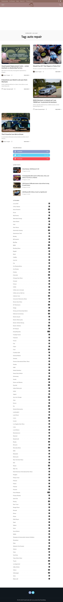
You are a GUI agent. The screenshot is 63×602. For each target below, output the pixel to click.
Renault (15, 510)
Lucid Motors (16, 430)
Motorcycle (15, 456)
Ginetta (15, 364)
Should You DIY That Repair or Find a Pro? (46, 66)
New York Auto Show (18, 459)
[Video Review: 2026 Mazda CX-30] (17, 170)
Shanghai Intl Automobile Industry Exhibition (23, 537)
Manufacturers (52, 96)
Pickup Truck (16, 477)
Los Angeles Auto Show (18, 424)
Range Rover (16, 507)
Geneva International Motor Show (21, 361)
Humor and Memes (17, 382)
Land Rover (16, 415)
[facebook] (31, 151)
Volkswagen (16, 573)
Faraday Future (17, 334)
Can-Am (15, 260)
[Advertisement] (31, 18)
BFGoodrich (16, 239)
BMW (36, 96)
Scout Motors (16, 531)
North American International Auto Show (22, 471)
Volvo (14, 576)
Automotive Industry (18, 230)
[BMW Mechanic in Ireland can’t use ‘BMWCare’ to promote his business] (47, 88)
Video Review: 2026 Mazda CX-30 (30, 169)
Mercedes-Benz (17, 447)
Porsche (15, 489)
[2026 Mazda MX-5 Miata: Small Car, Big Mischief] (17, 193)
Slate (14, 543)
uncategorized (16, 564)
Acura (14, 212)
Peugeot (15, 474)
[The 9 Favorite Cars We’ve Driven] (16, 122)
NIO (14, 462)
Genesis (15, 358)
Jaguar (14, 394)
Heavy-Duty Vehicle (18, 373)
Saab (14, 522)
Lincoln (15, 421)
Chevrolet (15, 275)
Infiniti (14, 391)
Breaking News (42, 96)
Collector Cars (16, 296)
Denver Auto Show (17, 301)
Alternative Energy (17, 218)
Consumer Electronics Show (20, 299)
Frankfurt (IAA (16, 352)
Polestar (15, 486)
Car (14, 263)
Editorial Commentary (9, 130)
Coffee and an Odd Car (18, 293)
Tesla (14, 552)
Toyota (14, 561)
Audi (14, 224)
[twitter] (31, 155)
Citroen (15, 284)
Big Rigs (15, 242)
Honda (14, 379)
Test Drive (15, 555)
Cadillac (15, 257)
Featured (15, 337)
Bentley (15, 236)
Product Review (17, 495)
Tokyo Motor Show (17, 558)
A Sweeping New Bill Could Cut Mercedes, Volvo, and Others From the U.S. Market (35, 176)
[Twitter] (60, 1)
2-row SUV (15, 203)
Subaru (15, 549)
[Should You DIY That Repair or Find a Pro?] (47, 54)
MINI (14, 450)
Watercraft (15, 579)
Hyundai (15, 385)
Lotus (14, 427)
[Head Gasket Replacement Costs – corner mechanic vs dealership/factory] (16, 54)
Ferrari (14, 340)
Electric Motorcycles (18, 319)
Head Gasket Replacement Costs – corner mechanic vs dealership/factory (15, 67)
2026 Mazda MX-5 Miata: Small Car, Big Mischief (34, 192)
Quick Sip (15, 498)
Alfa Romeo (16, 215)
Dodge (14, 307)
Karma (14, 403)
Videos (14, 570)
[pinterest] (31, 158)
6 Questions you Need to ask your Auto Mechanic (14, 81)
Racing (14, 501)
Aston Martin (16, 221)
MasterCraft (16, 439)
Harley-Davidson (17, 370)
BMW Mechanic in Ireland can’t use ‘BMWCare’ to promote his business (45, 101)
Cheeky (15, 272)
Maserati (15, 436)
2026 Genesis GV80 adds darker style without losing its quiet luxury (35, 184)
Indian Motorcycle (17, 388)
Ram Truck (15, 504)
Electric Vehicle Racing (18, 322)
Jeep (14, 400)
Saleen (14, 525)
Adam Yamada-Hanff (39, 109)
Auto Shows (16, 227)
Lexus (14, 418)
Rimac (14, 513)
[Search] (59, 4)
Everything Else (17, 331)
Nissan (14, 465)
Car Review (16, 269)
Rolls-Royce (16, 519)
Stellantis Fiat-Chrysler (18, 546)
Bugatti (14, 251)
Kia (14, 406)
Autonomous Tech (17, 233)
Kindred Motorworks (18, 409)
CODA (14, 287)
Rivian (14, 516)
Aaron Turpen (7, 75)
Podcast (15, 480)
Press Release (16, 492)
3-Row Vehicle (16, 206)
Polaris (14, 483)
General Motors (17, 355)
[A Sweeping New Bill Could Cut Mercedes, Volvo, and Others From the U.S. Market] (17, 178)
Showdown (15, 540)
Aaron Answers (7, 60)
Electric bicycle (16, 316)
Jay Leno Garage (17, 397)
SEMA (14, 534)
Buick (14, 254)
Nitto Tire (15, 468)
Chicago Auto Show (18, 278)
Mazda (14, 442)
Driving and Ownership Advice (10, 62)
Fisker (14, 346)
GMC (14, 367)
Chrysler (15, 281)
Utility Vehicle (16, 567)
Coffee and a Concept (18, 290)
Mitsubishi (15, 453)
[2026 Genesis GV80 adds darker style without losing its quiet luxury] (17, 185)
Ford (14, 349)
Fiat (14, 343)
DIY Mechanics (16, 60)
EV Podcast (16, 328)
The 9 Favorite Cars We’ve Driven (12, 134)
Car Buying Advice (17, 266)
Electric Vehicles (17, 325)
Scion (14, 528)
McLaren (15, 444)
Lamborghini (16, 412)
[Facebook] (59, 1)
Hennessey (16, 376)
